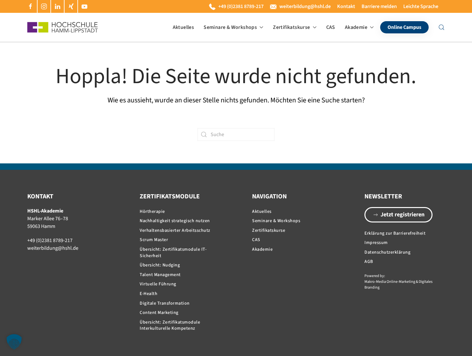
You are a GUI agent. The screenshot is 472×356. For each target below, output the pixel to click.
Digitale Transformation (165, 303)
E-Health (148, 294)
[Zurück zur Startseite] (62, 27)
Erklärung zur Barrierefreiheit (394, 233)
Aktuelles (183, 27)
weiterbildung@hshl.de (305, 6)
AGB (368, 261)
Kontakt (346, 6)
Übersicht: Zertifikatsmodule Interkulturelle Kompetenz (170, 325)
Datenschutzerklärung (387, 252)
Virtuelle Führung (158, 284)
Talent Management (160, 275)
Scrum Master (154, 240)
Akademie (262, 249)
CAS (330, 27)
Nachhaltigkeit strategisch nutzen (175, 221)
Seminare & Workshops (276, 221)
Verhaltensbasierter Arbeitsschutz (175, 230)
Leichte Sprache (420, 6)
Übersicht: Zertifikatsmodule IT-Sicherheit (173, 252)
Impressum (376, 242)
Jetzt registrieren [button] (402, 215)
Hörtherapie (152, 211)
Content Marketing (159, 312)
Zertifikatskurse (268, 230)
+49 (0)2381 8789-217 (241, 6)
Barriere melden (379, 6)
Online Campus (404, 27)
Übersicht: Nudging (160, 265)
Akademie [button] (356, 27)
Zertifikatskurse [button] (291, 27)
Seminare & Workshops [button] (230, 27)
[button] (441, 27)
